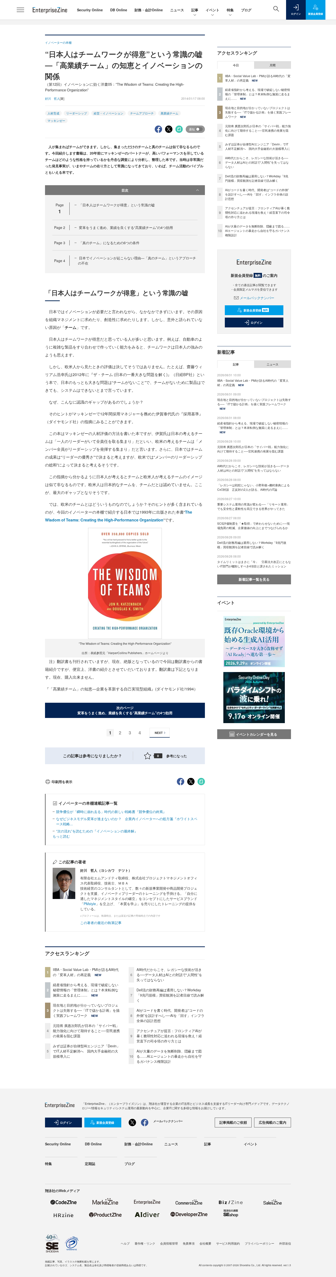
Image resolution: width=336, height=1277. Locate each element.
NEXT (159, 732)
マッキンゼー (56, 120)
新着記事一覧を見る (254, 579)
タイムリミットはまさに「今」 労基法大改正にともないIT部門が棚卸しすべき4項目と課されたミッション (254, 564)
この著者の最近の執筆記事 (101, 922)
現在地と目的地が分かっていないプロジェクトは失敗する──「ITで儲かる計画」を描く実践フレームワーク (86, 1010)
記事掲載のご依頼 (233, 1122)
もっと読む (61, 836)
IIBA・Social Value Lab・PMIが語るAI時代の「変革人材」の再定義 (86, 972)
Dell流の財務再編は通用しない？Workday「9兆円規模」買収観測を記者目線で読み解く (170, 995)
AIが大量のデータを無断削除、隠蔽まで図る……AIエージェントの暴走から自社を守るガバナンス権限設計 (169, 1056)
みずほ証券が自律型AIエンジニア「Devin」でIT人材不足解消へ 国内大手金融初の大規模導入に (86, 1051)
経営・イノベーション (108, 113)
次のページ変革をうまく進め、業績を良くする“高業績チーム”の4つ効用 (124, 710)
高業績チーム (169, 113)
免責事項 (189, 1243)
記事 (194, 9)
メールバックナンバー (257, 297)
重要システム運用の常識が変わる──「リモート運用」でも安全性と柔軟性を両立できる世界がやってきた (253, 506)
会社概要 (205, 1243)
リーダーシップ (76, 113)
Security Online (90, 9)
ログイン (256, 322)
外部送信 (285, 1243)
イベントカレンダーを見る (256, 734)
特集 (230, 9)
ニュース (177, 9)
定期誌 (90, 1163)
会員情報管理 (169, 1243)
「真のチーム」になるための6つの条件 (109, 242)
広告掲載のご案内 (272, 1122)
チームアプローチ (142, 113)
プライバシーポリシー (259, 1243)
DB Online (118, 9)
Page (59, 227)
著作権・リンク (145, 1243)
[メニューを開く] (20, 10)
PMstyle (90, 903)
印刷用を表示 (62, 781)
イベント (212, 9)
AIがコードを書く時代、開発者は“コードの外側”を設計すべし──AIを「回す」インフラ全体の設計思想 (170, 1015)
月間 (272, 65)
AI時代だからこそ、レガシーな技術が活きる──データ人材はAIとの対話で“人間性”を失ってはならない (169, 974)
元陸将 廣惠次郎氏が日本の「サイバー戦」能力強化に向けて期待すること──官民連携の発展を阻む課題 (86, 1030)
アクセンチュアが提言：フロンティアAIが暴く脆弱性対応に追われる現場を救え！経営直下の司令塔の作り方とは (169, 1035)
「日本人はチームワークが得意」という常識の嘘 (117, 204)
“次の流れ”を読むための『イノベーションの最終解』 (97, 830)
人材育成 (53, 113)
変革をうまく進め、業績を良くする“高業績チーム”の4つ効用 (126, 227)
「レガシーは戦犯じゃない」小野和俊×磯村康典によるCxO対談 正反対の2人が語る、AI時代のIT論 (253, 487)
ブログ (246, 9)
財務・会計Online (149, 9)
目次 (125, 190)
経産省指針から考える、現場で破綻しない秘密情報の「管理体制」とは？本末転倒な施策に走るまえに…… (85, 989)
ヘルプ (125, 1243)
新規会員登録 (256, 310)
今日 (236, 65)
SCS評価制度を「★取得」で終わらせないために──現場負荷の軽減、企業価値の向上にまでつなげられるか (253, 525)
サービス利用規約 (228, 1243)
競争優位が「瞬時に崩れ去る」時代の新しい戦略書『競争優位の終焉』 (111, 811)
